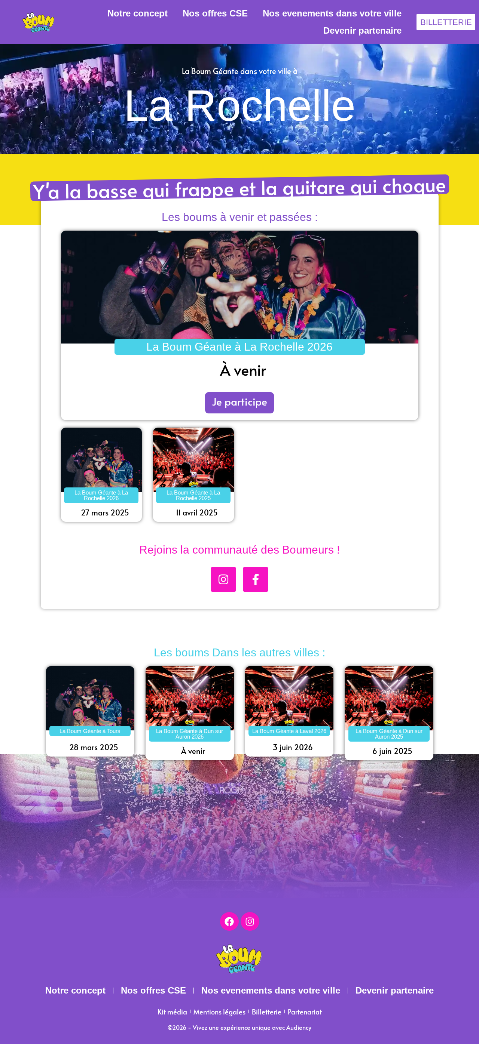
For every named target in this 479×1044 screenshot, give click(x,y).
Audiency (298, 1027)
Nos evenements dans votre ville (332, 13)
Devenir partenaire (362, 30)
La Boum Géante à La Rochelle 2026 (239, 347)
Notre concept (137, 13)
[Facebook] (229, 921)
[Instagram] (250, 921)
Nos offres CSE (215, 13)
